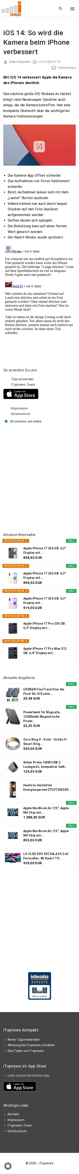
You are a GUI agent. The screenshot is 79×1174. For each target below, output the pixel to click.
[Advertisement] (39, 478)
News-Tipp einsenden (24, 1039)
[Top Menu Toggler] (72, 9)
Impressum (19, 408)
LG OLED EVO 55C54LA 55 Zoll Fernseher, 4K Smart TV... (45, 856)
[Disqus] (39, 299)
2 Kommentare (66, 67)
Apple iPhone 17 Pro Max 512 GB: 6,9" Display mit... (45, 651)
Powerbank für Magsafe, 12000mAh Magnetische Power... (42, 716)
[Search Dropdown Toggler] (61, 9)
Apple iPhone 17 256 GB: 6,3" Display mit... (44, 550)
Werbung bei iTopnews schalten (31, 1045)
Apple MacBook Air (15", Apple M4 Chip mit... (46, 810)
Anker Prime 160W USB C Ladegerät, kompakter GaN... (45, 765)
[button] (8, 1166)
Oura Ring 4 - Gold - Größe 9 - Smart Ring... (45, 742)
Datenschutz (21, 414)
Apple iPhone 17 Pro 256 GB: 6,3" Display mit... (44, 626)
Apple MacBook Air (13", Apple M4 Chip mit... (46, 833)
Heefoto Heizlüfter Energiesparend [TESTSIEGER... (47, 787)
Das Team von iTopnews (26, 1051)
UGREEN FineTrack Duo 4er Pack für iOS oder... (44, 691)
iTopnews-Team (23, 384)
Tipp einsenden (22, 379)
